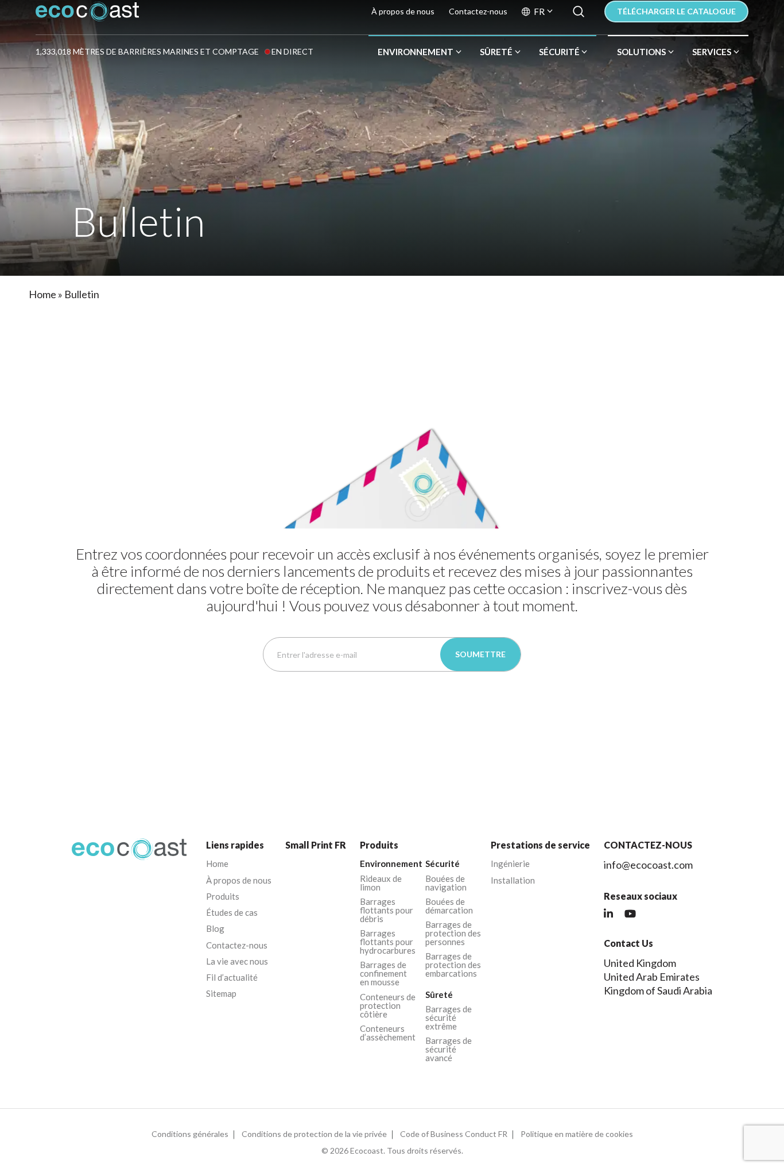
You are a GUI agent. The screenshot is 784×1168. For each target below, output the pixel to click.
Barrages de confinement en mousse (383, 973)
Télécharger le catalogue (676, 11)
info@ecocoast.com (648, 864)
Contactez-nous (478, 11)
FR (539, 11)
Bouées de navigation (446, 883)
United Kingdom (640, 963)
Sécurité (559, 52)
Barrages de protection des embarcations (453, 965)
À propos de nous (402, 11)
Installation (513, 880)
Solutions (641, 52)
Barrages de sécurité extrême (448, 1018)
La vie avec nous (237, 961)
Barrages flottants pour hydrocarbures (388, 942)
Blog (215, 928)
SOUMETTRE (480, 654)
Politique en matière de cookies (577, 1134)
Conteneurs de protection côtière (388, 1006)
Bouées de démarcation (449, 906)
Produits (222, 896)
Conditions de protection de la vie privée (314, 1134)
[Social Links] (608, 914)
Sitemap (221, 993)
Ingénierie (510, 863)
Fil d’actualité (232, 977)
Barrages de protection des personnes (453, 933)
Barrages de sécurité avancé (448, 1049)
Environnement (415, 52)
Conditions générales (190, 1134)
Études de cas (232, 912)
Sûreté (496, 52)
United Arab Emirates (652, 976)
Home (42, 294)
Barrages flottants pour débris (386, 910)
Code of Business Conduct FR (453, 1134)
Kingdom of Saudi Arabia (658, 990)
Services (711, 52)
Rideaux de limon (381, 883)
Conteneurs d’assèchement (388, 1033)
